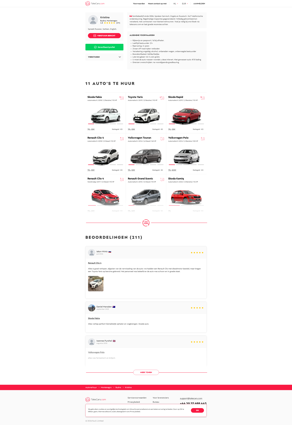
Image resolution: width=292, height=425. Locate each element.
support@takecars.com (191, 398)
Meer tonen (146, 372)
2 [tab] (98, 164)
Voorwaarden (139, 3)
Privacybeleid (134, 402)
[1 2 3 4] (105, 197)
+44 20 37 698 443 (193, 403)
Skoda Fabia (94, 97)
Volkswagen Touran (139, 137)
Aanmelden (199, 3)
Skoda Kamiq (176, 178)
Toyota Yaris (135, 97)
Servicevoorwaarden (137, 398)
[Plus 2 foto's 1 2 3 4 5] (105, 115)
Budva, (103, 21)
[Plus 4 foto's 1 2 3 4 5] (146, 115)
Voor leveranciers (161, 398)
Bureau (156, 402)
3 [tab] (106, 164)
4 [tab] (113, 164)
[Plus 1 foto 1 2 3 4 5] (186, 115)
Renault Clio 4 (95, 137)
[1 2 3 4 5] (105, 156)
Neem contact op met (157, 3)
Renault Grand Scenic (140, 178)
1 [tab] (91, 164)
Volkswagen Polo (178, 137)
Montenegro (112, 21)
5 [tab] (120, 164)
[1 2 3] (186, 197)
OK (197, 410)
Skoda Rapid (175, 97)
